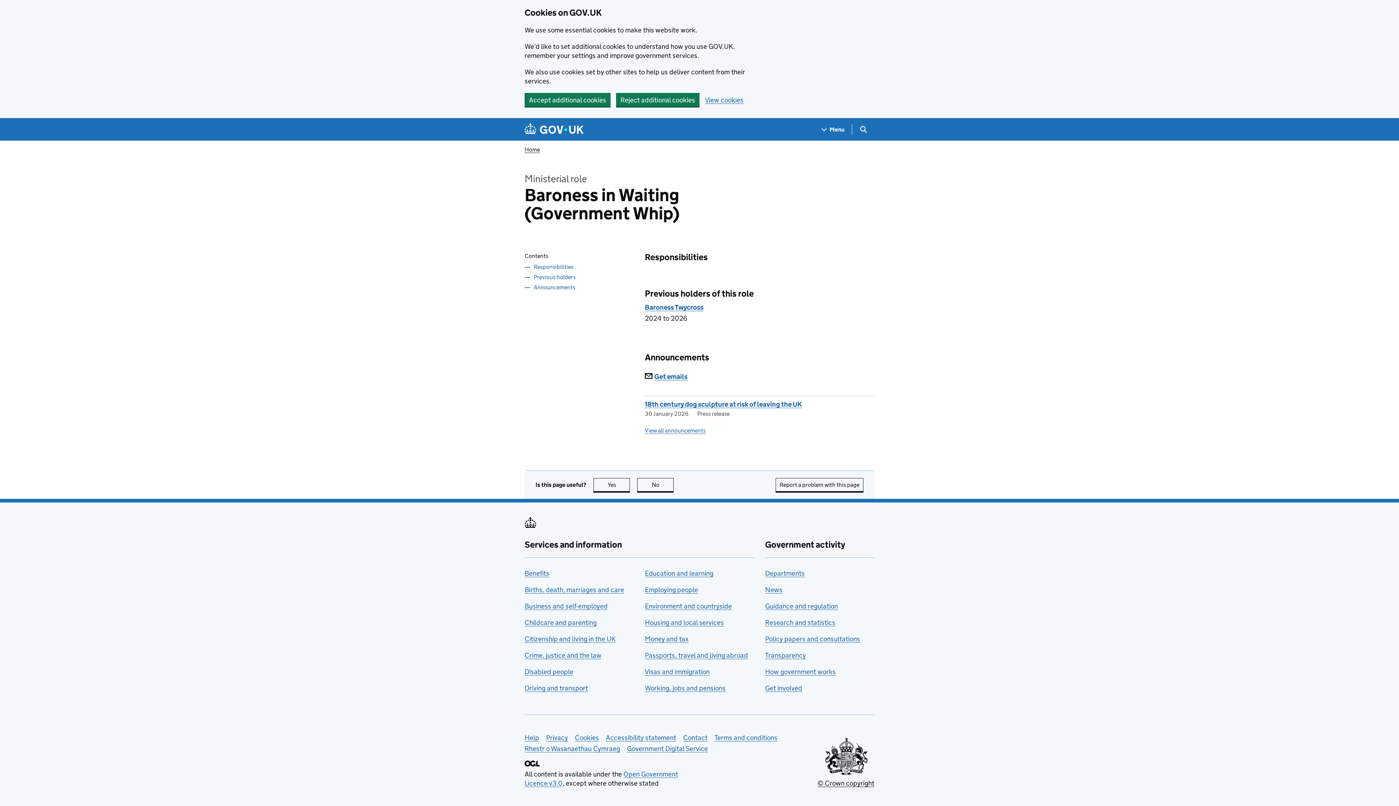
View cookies (724, 100)
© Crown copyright (846, 783)
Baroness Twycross (674, 307)
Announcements (554, 287)
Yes (619, 484)
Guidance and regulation (801, 606)
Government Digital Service (667, 748)
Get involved (783, 688)
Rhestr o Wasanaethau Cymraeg (572, 748)
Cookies (587, 737)
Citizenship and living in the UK (570, 639)
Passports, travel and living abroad (696, 655)
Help (532, 737)
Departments (785, 573)
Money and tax (667, 639)
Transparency (785, 655)
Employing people (671, 590)
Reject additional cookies (657, 100)
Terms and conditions (745, 737)
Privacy (557, 737)
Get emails (670, 376)
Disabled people (549, 672)
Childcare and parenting (561, 622)
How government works (800, 672)
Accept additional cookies (567, 100)
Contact (695, 737)
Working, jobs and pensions (685, 688)
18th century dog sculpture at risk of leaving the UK (723, 404)
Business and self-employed (566, 606)
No (663, 484)
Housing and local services (684, 622)
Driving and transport (556, 688)
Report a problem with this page (819, 484)
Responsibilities (553, 266)
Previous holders (555, 277)
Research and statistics (800, 622)
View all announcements (675, 430)
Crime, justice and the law (563, 655)
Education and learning (679, 573)
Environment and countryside (688, 606)
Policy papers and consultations (812, 639)
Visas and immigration (677, 672)
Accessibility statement (641, 737)
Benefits (537, 573)
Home (532, 149)
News (774, 590)
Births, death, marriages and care (574, 590)
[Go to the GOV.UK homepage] (554, 129)
